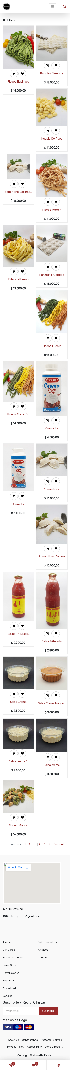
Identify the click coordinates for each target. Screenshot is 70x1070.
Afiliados (43, 949)
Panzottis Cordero (51, 275)
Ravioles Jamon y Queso (52, 74)
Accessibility (34, 1046)
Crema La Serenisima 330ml (52, 429)
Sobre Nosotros (47, 942)
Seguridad (9, 980)
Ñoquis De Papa (51, 138)
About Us (13, 1039)
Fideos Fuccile (51, 346)
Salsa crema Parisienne (52, 765)
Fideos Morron (51, 209)
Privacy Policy (15, 1046)
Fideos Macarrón (18, 414)
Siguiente (59, 844)
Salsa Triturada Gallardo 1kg (52, 642)
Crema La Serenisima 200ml (18, 504)
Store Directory (54, 1046)
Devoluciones (11, 972)
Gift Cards (9, 949)
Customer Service (51, 1039)
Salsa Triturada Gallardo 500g (18, 634)
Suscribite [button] (48, 1011)
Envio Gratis (10, 965)
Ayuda (7, 942)
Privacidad (9, 988)
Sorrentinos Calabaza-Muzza (52, 490)
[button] (14, 73)
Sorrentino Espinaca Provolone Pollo (18, 192)
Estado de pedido (13, 957)
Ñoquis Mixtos (18, 825)
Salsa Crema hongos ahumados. (52, 704)
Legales (7, 995)
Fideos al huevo (18, 279)
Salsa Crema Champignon (18, 702)
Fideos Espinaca (18, 81)
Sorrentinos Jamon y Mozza (52, 557)
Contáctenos (30, 1039)
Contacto (43, 957)
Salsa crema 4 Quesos (18, 762)
